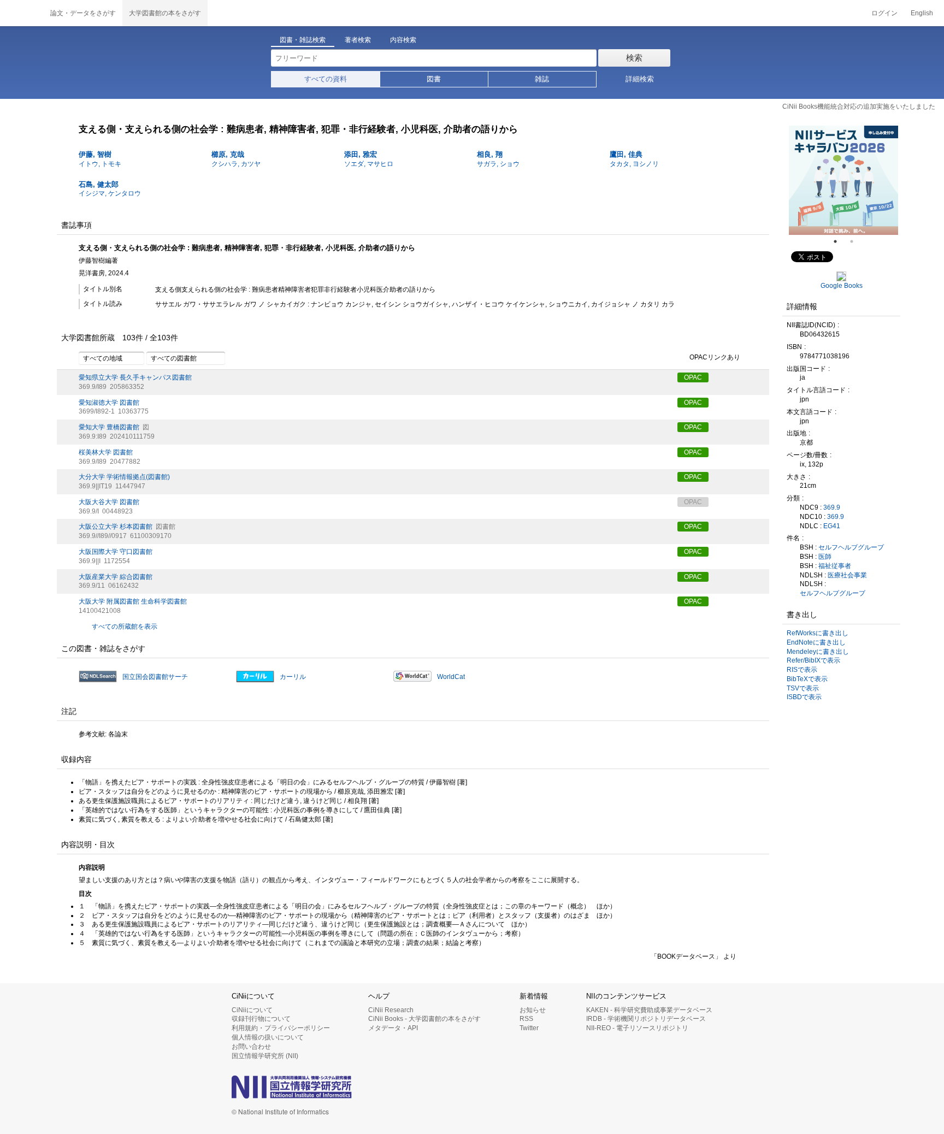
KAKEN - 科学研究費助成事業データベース (649, 1010)
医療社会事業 (847, 575)
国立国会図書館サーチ (155, 677)
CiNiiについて (252, 1010)
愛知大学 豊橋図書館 (109, 427)
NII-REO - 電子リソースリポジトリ (637, 1028)
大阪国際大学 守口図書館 (115, 552)
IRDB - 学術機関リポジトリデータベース (646, 1019)
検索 (634, 57)
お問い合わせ (251, 1046)
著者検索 (358, 40)
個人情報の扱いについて (268, 1037)
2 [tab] (856, 241)
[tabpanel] (817, 180)
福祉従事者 (834, 566)
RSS (526, 1019)
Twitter (529, 1028)
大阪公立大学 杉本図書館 (115, 526)
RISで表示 (802, 670)
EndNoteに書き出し (816, 642)
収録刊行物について (261, 1019)
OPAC (693, 377)
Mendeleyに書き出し (818, 651)
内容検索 (403, 40)
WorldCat (451, 677)
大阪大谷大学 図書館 (109, 502)
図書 (434, 79)
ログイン (884, 13)
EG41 (831, 526)
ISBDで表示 (804, 697)
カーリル (293, 677)
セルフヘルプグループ (851, 547)
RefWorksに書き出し (817, 633)
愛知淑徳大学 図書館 (109, 402)
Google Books (842, 286)
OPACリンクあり (714, 357)
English (922, 13)
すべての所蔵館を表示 (124, 626)
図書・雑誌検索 (303, 40)
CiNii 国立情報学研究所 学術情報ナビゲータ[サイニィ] (22, 13)
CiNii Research (391, 1010)
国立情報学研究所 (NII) (265, 1056)
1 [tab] (839, 241)
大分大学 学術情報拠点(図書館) (124, 477)
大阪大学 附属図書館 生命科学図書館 (133, 601)
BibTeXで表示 (807, 679)
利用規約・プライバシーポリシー (281, 1028)
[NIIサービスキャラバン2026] (817, 180)
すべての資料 (325, 79)
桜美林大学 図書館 (106, 452)
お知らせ (533, 1010)
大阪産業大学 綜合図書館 (115, 577)
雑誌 (542, 79)
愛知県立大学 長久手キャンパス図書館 (135, 377)
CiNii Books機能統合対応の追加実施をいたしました (858, 106)
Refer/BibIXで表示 (813, 660)
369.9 (831, 507)
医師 (824, 556)
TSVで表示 (803, 688)
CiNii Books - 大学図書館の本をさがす (424, 1019)
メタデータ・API (393, 1028)
